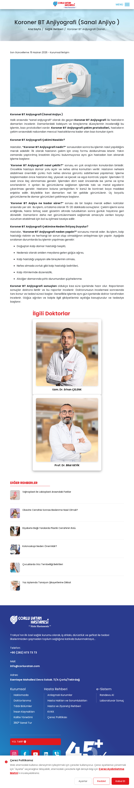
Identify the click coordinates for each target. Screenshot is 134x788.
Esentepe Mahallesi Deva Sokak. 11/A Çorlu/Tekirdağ (45, 677)
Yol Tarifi (17, 741)
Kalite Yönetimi (23, 717)
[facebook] (25, 754)
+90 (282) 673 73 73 (23, 650)
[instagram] (14, 754)
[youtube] (35, 754)
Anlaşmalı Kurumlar (59, 695)
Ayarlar (83, 781)
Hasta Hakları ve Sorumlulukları (67, 700)
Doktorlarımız (22, 700)
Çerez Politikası (57, 717)
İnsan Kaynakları (24, 712)
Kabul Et (120, 781)
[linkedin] (46, 754)
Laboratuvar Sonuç (112, 700)
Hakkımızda (21, 695)
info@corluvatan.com (25, 663)
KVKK (50, 712)
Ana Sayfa (34, 29)
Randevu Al (107, 695)
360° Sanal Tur (23, 723)
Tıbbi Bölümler (23, 706)
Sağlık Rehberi (54, 29)
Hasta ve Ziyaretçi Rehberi (64, 706)
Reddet (101, 781)
